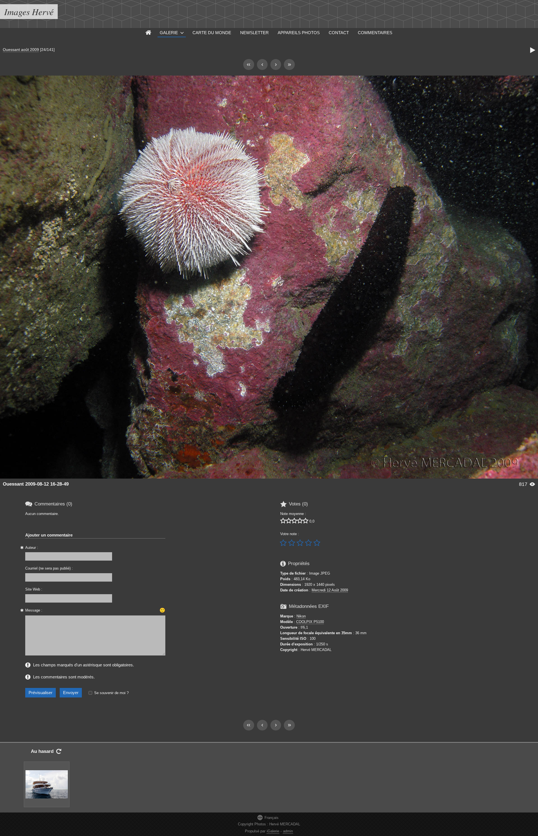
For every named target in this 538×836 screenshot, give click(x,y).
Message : (33, 610)
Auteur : (31, 547)
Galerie (169, 32)
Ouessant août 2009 (21, 49)
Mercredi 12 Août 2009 (330, 590)
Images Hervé (29, 12)
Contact (339, 32)
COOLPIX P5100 (310, 622)
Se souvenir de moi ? (111, 693)
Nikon (301, 616)
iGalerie (273, 831)
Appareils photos (299, 32)
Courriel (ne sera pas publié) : (49, 568)
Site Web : (33, 589)
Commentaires (375, 32)
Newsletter (254, 32)
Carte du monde (212, 32)
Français (268, 817)
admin (288, 831)
